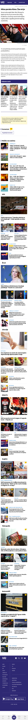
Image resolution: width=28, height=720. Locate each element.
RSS (13, 688)
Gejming (3, 547)
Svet (2, 215)
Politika (3, 233)
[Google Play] (8, 699)
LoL (2, 416)
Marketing (14, 678)
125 (6, 154)
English (3, 498)
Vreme (13, 670)
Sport (3, 666)
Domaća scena (12, 440)
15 (6, 636)
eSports (4, 681)
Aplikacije (14, 686)
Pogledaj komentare (7, 132)
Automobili (5, 685)
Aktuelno (11, 320)
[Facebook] (16, 658)
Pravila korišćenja (16, 682)
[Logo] (2, 2)
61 (6, 185)
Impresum (14, 680)
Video (13, 664)
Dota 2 (10, 449)
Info (3, 664)
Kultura (4, 676)
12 (6, 174)
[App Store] (19, 699)
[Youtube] (25, 658)
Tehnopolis (5, 683)
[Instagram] (22, 658)
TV (12, 666)
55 (6, 143)
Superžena (5, 679)
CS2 (1, 432)
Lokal (3, 687)
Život (3, 670)
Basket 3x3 (12, 185)
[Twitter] (19, 658)
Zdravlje (4, 672)
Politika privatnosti (17, 684)
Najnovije (9, 2)
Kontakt (14, 690)
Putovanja (5, 674)
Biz (3, 668)
